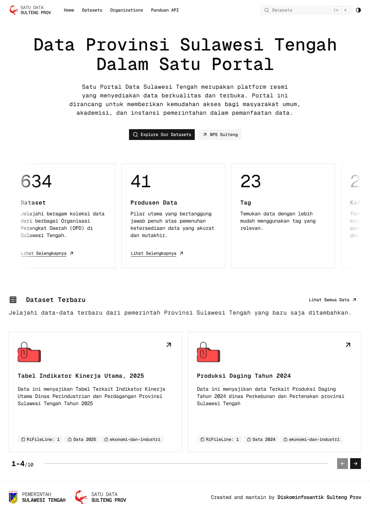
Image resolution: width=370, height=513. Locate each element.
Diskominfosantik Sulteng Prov (319, 497)
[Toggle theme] (358, 10)
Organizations (126, 10)
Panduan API (165, 10)
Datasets (92, 10)
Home (69, 10)
